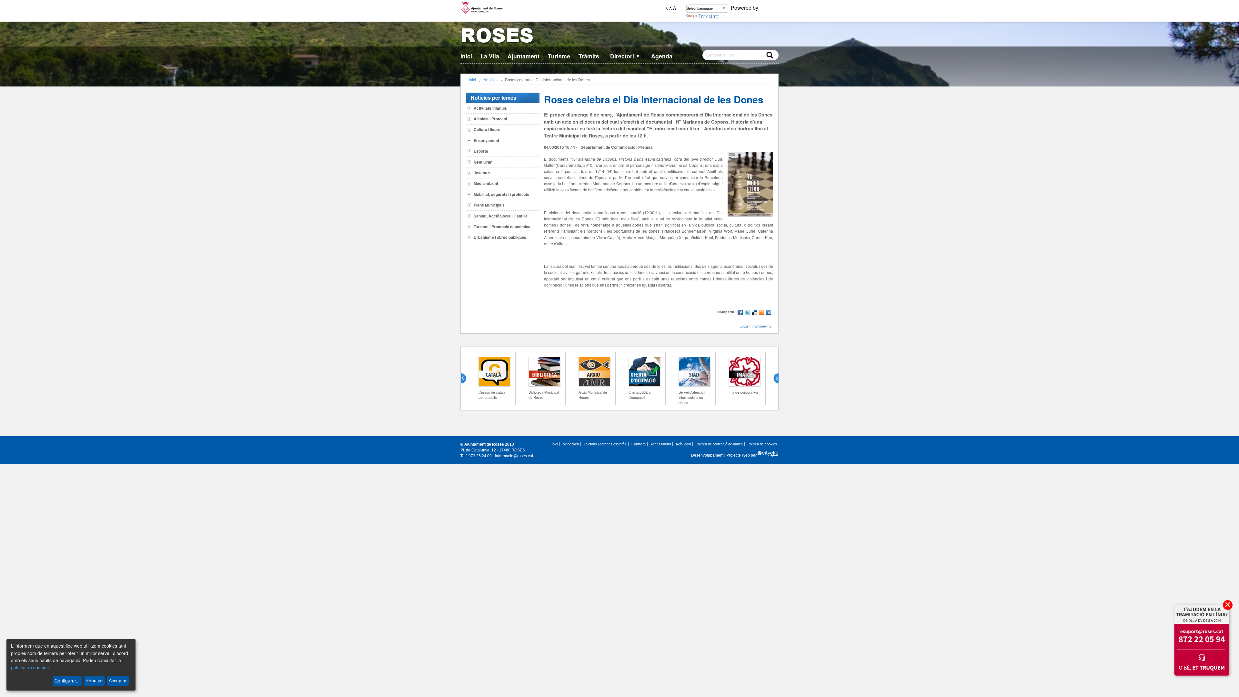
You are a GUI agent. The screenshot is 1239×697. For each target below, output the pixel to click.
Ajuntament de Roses (484, 444)
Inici (466, 56)
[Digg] (768, 313)
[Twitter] (747, 313)
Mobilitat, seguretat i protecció (501, 194)
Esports (481, 151)
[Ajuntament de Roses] (619, 36)
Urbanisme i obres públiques (500, 237)
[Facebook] (740, 313)
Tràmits (589, 56)
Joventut (482, 173)
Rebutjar (94, 680)
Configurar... (67, 680)
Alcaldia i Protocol (490, 119)
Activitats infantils (490, 108)
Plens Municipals (489, 205)
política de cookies (30, 667)
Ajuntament (523, 56)
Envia (744, 326)
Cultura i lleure (487, 129)
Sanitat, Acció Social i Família (501, 216)
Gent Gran (483, 162)
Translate (709, 16)
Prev (466, 378)
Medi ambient (486, 183)
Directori (625, 56)
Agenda (661, 56)
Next (773, 378)
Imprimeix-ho (761, 326)
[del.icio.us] (754, 313)
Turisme (559, 56)
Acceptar (118, 680)
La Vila (489, 56)
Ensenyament (486, 140)
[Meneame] (761, 313)
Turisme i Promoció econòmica (502, 226)
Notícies (490, 79)
